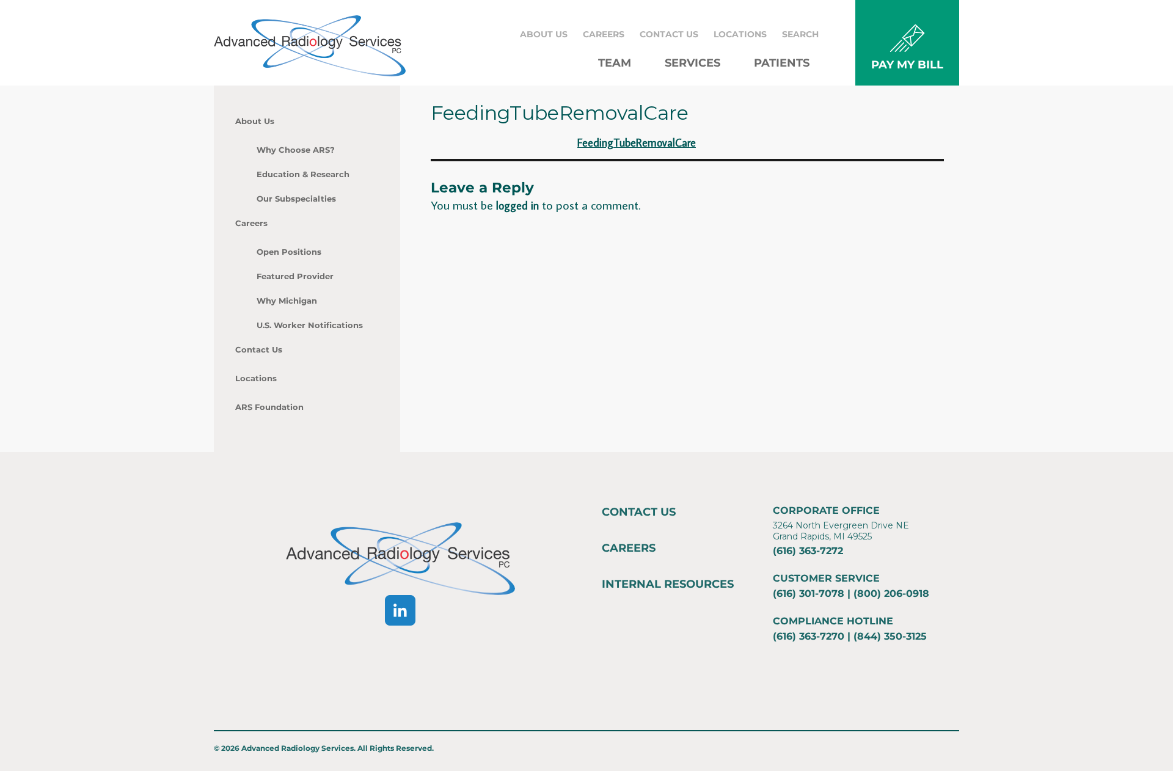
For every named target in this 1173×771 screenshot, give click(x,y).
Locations (740, 34)
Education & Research (303, 174)
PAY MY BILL (907, 64)
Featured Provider (295, 276)
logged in (517, 206)
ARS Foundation (269, 407)
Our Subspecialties (296, 198)
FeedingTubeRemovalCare (636, 143)
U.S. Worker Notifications (310, 325)
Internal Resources (668, 584)
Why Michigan (287, 300)
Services (692, 63)
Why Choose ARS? (296, 150)
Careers (603, 34)
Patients (781, 63)
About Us (544, 34)
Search (800, 34)
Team (614, 63)
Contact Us (669, 34)
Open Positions (289, 252)
